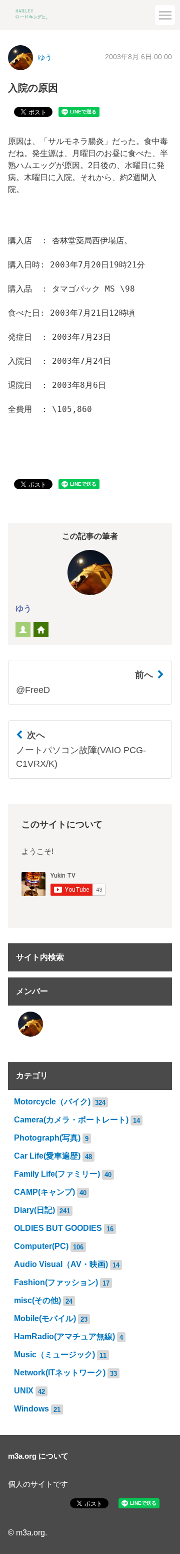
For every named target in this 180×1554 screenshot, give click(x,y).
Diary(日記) (34, 1210)
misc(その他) (37, 1300)
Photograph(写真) (47, 1138)
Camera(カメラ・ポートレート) (71, 1119)
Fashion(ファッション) (56, 1282)
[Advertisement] (90, 93)
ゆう (24, 608)
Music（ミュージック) (54, 1354)
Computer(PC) (41, 1246)
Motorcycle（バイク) (52, 1101)
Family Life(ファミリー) (57, 1174)
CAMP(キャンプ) (44, 1192)
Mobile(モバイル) (45, 1318)
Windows (31, 1408)
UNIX (24, 1390)
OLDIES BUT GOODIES (58, 1228)
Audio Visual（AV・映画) (61, 1264)
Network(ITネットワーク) (60, 1372)
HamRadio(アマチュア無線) (64, 1336)
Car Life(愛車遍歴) (47, 1156)
